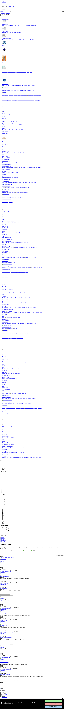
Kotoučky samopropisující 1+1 (20, 46)
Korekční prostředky (5, 133)
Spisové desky (4, 172)
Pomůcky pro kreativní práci (6, 427)
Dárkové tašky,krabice (5, 351)
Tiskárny (10, 227)
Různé (31, 72)
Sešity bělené (20, 398)
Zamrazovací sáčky (19, 338)
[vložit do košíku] (15, 570)
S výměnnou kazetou (15, 134)
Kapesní (14, 232)
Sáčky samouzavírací (8, 343)
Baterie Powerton (34, 257)
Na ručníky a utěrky (5, 297)
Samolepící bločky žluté (6, 90)
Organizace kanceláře (5, 181)
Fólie (3, 277)
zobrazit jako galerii (3, 557)
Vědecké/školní (18, 232)
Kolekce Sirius (11, 373)
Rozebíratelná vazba (5, 262)
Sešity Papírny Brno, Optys (6, 397)
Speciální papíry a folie (6, 52)
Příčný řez (4, 237)
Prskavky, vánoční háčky (16, 427)
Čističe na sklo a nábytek (21, 307)
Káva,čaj (3, 317)
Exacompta (10, 202)
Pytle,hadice (17, 343)
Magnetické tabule (19, 192)
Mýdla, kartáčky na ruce (6, 302)
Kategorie (2, 463)
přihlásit (4, 9)
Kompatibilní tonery (19, 222)
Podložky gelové (5, 247)
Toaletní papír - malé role (28, 287)
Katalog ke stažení (5, 4)
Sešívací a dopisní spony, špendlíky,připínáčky (9, 123)
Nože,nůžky (4, 118)
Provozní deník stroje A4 (4, 588)
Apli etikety (30, 63)
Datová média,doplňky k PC (6, 241)
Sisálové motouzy (25, 333)
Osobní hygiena (4, 301)
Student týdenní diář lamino (13, 452)
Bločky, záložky (5, 89)
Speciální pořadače (5, 156)
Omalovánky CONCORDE (14, 432)
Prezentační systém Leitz (10, 197)
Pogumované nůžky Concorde (12, 119)
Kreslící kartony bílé (28, 403)
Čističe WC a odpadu (13, 307)
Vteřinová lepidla (19, 129)
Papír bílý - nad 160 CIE (22, 25)
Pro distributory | (5, 3)
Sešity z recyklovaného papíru (7, 398)
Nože (33, 119)
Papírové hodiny (23, 447)
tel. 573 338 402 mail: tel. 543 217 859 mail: (3, 694)
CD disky (3, 242)
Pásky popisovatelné (35, 142)
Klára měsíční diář (5, 452)
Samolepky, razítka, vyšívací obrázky (32, 457)
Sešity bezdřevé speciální (22, 393)
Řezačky (3, 113)
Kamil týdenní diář (21, 452)
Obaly (17, 172)
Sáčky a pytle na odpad (38, 312)
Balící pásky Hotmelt (34, 357)
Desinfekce (34, 307)
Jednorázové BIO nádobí (10, 292)
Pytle (14, 328)
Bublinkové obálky (24, 95)
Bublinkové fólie (30, 323)
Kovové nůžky (4, 119)
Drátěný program (33, 182)
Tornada (3, 408)
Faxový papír (4, 46)
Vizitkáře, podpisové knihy (6, 186)
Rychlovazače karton (31, 167)
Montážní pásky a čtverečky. (16, 142)
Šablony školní (37, 413)
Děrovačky (4, 108)
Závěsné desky (4, 182)
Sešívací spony (4, 124)
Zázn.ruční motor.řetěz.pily (4, 662)
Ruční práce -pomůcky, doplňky (7, 426)
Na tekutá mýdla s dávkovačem (20, 297)
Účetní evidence (5, 72)
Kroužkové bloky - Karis (32, 85)
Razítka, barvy (4, 280)
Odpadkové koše (16, 312)
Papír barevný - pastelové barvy (31, 25)
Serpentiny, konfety (9, 457)
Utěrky (3, 252)
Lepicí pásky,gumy (5, 141)
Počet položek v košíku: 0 (4, 15)
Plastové (11, 147)
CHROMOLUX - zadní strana (35, 267)
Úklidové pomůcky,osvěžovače (7, 311)
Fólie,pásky (13, 222)
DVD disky (8, 242)
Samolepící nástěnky (5, 192)
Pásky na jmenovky (17, 197)
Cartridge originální (5, 211)
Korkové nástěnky (12, 192)
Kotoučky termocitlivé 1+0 (30, 46)
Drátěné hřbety (4, 267)
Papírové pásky (28, 142)
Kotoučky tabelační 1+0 (11, 46)
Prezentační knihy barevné (24, 187)
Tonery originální (5, 216)
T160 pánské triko (17, 373)
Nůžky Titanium (20, 119)
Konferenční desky (5, 202)
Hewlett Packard (5, 212)
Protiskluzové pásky (32, 362)
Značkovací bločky (30, 90)
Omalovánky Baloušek (6, 432)
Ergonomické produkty (6, 246)
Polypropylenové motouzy (17, 333)
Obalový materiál (5, 319)
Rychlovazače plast (13, 167)
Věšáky (27, 272)
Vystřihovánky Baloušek (6, 437)
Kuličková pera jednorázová (6, 100)
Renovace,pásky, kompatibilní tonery (8, 221)
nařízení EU (7, 701)
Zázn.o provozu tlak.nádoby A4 (5, 625)
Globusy (16, 413)
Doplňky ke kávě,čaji (9, 317)
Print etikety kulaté (19, 63)
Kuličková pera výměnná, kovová (28, 100)
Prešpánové (8, 147)
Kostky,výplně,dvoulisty (18, 85)
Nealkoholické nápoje (16, 317)
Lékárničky (4, 382)
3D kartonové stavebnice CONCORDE (19, 457)
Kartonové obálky (31, 95)
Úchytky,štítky (18, 162)
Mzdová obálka (18, 32)
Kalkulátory (4, 231)
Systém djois (4, 207)
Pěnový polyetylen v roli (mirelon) (22, 323)
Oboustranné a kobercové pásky (16, 362)
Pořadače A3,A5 (5, 157)
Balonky (40, 457)
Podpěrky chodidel (11, 247)
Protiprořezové (20, 368)
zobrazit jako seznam (11, 557)
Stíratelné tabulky (5, 413)
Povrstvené (9, 368)
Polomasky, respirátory (6, 378)
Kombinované (4, 368)
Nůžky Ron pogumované (28, 119)
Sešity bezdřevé (14, 398)
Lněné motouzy (4, 333)
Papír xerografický (5, 24)
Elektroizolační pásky (25, 362)
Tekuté (3, 134)
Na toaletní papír (11, 297)
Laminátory (6, 277)
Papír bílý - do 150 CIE (6, 25)
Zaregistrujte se (11, 6)
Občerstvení (4, 316)
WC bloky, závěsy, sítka (30, 312)
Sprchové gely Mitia (23, 302)
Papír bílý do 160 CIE (13, 25)
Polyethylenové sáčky (23, 343)
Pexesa (3, 441)
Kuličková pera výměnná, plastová (17, 100)
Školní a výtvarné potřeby (6, 389)
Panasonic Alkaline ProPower (14, 257)
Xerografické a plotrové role (6, 38)
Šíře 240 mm (9, 32)
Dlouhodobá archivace (14, 177)
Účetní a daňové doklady (12, 72)
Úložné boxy (10, 182)
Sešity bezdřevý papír (14, 393)
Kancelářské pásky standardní (7, 142)
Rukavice (3, 367)
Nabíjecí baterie (21, 257)
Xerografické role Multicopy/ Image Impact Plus (24, 39)
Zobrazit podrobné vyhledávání (5, 13)
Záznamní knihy (25, 85)
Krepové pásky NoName (6, 362)
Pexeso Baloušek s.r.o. (6, 442)
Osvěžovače (4, 312)
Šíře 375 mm (14, 32)
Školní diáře (4, 451)
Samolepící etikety (5, 62)
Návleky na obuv (5, 387)
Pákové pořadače (5, 146)
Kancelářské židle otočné (6, 272)
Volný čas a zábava (5, 456)
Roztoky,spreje (7, 252)
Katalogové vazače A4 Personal (18, 152)
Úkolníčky (28, 447)
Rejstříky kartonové (13, 162)
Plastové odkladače (15, 182)
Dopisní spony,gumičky (11, 124)
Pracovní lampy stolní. (26, 247)
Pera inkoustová (27, 408)
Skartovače (4, 236)
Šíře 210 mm (4, 32)
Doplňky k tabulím (25, 192)
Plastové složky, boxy (5, 171)
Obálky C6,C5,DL (5, 95)
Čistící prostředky (5, 251)
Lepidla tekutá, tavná (12, 129)
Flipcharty (4, 197)
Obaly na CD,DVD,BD (18, 242)
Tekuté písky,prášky (28, 307)
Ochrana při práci (5, 364)
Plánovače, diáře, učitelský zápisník (8, 85)
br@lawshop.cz (4, 697)
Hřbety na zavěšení (11, 267)
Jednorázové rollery (8, 134)
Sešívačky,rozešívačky (6, 103)
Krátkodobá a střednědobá (6, 177)
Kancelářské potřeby (5, 19)
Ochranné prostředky (5, 377)
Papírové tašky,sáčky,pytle (6, 327)
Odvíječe (3, 357)
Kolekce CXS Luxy (5, 373)
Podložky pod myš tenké (19, 247)
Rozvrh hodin (18, 447)
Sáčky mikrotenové (5, 338)
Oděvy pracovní (5, 372)
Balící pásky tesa (8, 357)
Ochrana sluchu (14, 378)
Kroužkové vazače (12, 262)
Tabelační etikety (35, 63)
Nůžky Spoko (36, 119)
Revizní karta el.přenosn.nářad (5, 674)
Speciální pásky (4, 361)
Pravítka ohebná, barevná (22, 413)
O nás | (3, 1)
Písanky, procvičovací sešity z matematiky (29, 398)
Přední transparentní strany (18, 267)
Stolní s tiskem (4, 232)
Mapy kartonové (38, 167)
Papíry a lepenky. (5, 323)
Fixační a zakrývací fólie (12, 323)
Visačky (22, 197)
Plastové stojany (21, 182)
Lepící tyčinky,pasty (5, 129)
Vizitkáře (3, 187)
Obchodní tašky (11, 95)
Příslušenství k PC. (25, 242)
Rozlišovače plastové (5, 162)
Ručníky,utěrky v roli (20, 287)
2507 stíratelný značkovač (20, 408)
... (38, 63)
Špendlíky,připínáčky (19, 124)
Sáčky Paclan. (14, 338)
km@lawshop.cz (4, 694)
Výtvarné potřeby (5, 416)
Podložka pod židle (22, 272)
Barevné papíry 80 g (5, 403)
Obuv (3, 386)
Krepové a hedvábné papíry (20, 403)
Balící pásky (4, 356)
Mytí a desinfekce (5, 306)
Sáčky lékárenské (10, 328)
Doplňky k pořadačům (6, 161)
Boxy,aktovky (13, 172)
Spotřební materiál (5, 227)
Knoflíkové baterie (28, 257)
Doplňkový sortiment (24, 292)
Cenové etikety (25, 63)
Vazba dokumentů (5, 261)
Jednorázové (13, 368)
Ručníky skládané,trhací (13, 287)
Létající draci (13, 437)
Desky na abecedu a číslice (30, 413)
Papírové (15, 292)
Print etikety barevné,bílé (6, 63)
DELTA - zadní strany (26, 267)
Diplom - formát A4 (12, 447)
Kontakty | (4, 2)
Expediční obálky (37, 95)
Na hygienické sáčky (29, 297)
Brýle (11, 378)
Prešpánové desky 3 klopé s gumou (22, 167)
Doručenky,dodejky (17, 95)
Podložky (9, 172)
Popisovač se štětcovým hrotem (10, 408)
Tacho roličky (37, 46)
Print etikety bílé (13, 63)
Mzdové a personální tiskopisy (21, 72)
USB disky (12, 242)
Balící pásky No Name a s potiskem (24, 357)
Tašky (17, 328)
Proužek (7, 237)
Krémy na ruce (17, 302)
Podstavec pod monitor (34, 247)
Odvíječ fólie (36, 323)
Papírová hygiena (5, 286)
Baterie (3, 256)
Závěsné (13, 157)
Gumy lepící (24, 142)
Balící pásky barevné (15, 357)
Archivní (9, 157)
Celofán (3, 343)
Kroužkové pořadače (5, 151)
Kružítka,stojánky (11, 413)
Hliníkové (19, 292)
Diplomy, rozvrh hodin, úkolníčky (7, 446)
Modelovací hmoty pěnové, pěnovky (8, 421)
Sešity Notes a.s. (5, 392)
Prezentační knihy (17, 187)
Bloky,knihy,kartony (5, 84)
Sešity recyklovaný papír (6, 393)
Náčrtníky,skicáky (12, 403)
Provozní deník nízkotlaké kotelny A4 (6, 637)
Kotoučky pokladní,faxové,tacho (7, 45)
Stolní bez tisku (10, 232)
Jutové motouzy (10, 333)
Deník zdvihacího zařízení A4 (5, 576)
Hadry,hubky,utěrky (10, 312)
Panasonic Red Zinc (5, 257)
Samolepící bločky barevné (14, 90)
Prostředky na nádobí (5, 307)
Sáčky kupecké (4, 328)
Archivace (4, 176)
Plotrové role (34, 39)
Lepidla (3, 128)
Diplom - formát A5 (5, 447)
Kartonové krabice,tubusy (6, 346)
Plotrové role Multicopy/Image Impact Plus (9, 39)
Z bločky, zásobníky (23, 90)
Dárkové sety (37, 100)
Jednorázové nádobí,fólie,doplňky (7, 291)
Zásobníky (4, 296)
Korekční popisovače (33, 408)
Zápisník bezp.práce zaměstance (5, 649)
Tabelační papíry (5, 31)
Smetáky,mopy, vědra (23, 312)
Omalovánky (4, 431)
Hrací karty (4, 457)
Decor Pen (39, 408)
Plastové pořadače (5, 152)
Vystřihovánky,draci (5, 436)
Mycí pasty (12, 302)
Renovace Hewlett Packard (6, 222)
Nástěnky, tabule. (5, 191)
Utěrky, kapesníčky (5, 287)
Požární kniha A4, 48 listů (4, 600)
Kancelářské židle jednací (15, 272)
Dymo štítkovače (5, 226)
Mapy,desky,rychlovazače (6, 166)
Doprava (28, 72)
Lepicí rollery (24, 129)
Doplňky (10, 237)
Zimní (17, 368)
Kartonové (4, 147)
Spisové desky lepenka (6, 167)
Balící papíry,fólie (5, 322)
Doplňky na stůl (27, 182)
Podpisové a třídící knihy (10, 187)
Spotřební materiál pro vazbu (7, 266)
